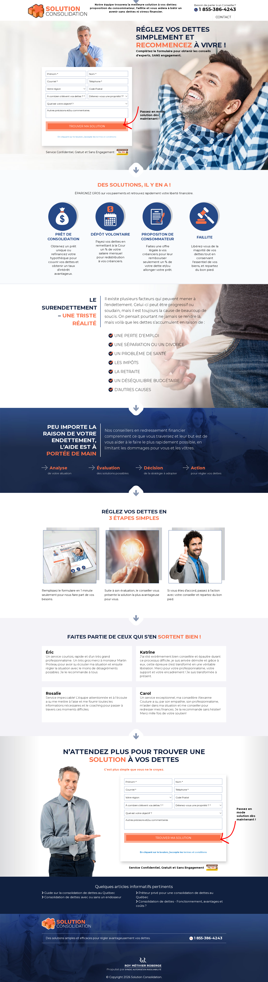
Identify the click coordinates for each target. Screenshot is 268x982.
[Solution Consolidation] (57, 9)
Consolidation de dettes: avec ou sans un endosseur (82, 897)
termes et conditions (106, 137)
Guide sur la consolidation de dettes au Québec (79, 893)
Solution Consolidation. (146, 977)
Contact (223, 17)
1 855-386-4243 (217, 9)
